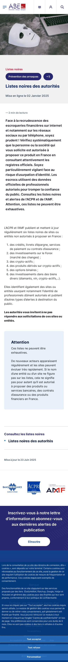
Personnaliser (34, 657)
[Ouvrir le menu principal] (5, 7)
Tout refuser (34, 647)
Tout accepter (34, 639)
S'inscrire (34, 541)
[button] (62, 7)
